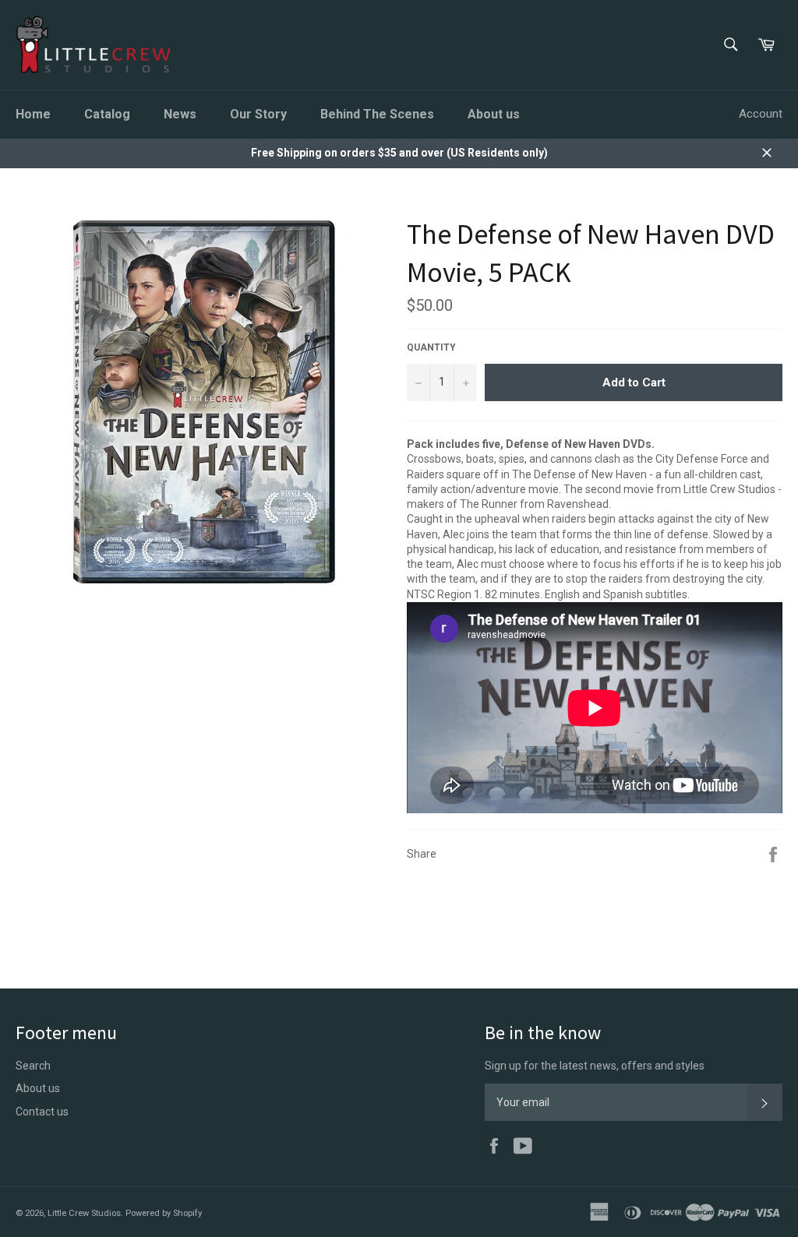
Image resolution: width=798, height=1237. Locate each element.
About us (494, 114)
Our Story (258, 114)
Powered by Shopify (163, 1213)
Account (760, 114)
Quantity (431, 347)
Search (33, 1065)
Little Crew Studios (84, 1213)
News (180, 114)
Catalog (107, 114)
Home (33, 114)
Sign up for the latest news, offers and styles (594, 1065)
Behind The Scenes (377, 114)
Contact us (42, 1111)
